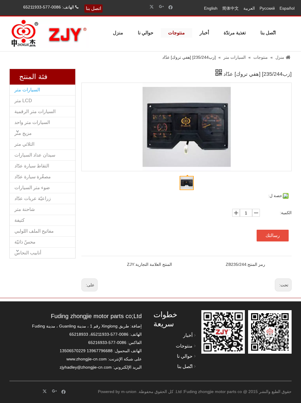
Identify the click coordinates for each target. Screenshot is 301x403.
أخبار (204, 32)
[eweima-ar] (223, 332)
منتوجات (176, 32)
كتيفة (19, 220)
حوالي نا (145, 32)
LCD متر (23, 100)
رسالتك (272, 235)
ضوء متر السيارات (32, 187)
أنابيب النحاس (27, 252)
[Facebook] (170, 7)
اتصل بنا (93, 8)
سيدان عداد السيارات (34, 154)
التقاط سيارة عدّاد (31, 165)
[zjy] (270, 332)
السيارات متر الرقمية (35, 111)
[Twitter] (152, 7)
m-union (128, 391)
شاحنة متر (24, 209)
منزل (118, 32)
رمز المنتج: (255, 264)
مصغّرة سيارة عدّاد (32, 176)
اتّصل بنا (268, 32)
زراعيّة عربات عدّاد (32, 198)
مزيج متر (23, 133)
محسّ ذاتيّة (25, 241)
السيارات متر (27, 89)
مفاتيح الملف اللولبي (34, 231)
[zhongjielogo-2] (49, 33)
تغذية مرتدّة (235, 32)
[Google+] (161, 7)
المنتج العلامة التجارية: (153, 264)
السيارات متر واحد (32, 122)
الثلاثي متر (24, 144)
